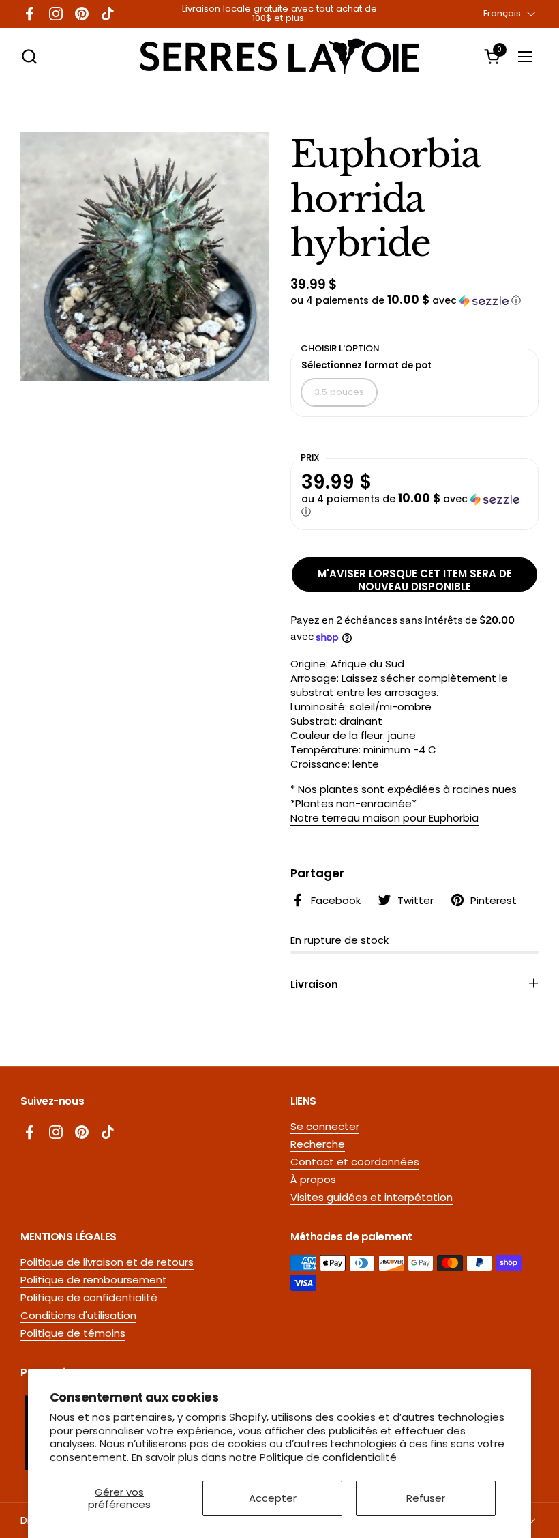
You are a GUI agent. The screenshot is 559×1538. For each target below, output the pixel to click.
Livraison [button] (314, 984)
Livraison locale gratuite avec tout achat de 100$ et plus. (279, 14)
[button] (28, 56)
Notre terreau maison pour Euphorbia (384, 818)
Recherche (317, 1144)
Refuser (425, 1498)
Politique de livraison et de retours (107, 1262)
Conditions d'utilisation (78, 1315)
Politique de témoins (72, 1333)
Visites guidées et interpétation (371, 1197)
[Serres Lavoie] (279, 56)
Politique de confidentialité (328, 1457)
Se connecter (324, 1126)
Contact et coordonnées (354, 1162)
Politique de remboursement (93, 1280)
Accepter (273, 1498)
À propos (313, 1179)
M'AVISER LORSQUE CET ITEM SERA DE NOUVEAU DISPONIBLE (415, 579)
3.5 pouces (339, 392)
